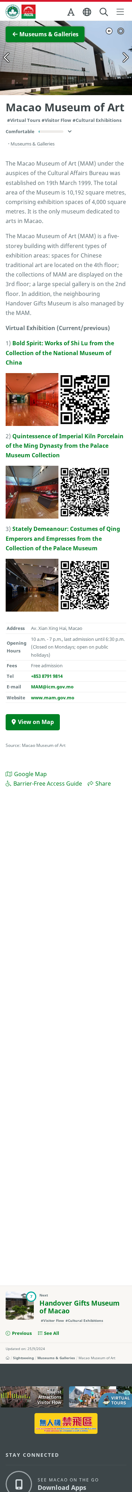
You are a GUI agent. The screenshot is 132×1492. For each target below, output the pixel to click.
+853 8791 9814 (47, 676)
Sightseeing (23, 1357)
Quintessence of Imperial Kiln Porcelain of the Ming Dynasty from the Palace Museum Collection (65, 445)
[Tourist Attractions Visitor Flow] (31, 1396)
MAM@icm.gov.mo (52, 686)
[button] (71, 13)
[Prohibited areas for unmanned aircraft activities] (66, 1423)
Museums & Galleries (56, 1357)
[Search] (104, 12)
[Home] (8, 1357)
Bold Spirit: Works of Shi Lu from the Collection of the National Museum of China (60, 352)
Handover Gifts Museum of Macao (79, 1307)
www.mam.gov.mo (52, 697)
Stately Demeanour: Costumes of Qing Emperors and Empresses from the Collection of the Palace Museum (63, 538)
